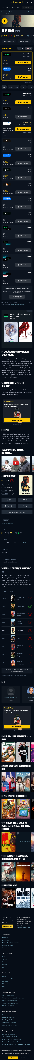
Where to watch (8, 41)
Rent (30, 87)
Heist (24, 543)
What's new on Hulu (8, 1005)
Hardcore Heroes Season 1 (10, 1042)
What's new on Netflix (8, 995)
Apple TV (5, 981)
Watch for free (24, 41)
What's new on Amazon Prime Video (13, 998)
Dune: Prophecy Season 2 (9, 1034)
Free (23, 87)
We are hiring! (7, 926)
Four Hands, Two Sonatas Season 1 (12, 1039)
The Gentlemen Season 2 (9, 1036)
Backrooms (5, 940)
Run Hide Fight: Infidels (9, 1015)
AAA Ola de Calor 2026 (9, 1022)
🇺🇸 (28, 48)
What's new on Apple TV (9, 1000)
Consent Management (23, 927)
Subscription (13, 87)
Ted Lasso (5, 959)
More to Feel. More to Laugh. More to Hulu (20, 315)
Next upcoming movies (9, 1011)
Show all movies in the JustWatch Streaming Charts (17, 670)
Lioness (4, 962)
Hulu (3, 986)
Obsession (5, 937)
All (4, 87)
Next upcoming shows (8, 1031)
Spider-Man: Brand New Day (10, 942)
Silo (3, 967)
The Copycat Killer (7, 1020)
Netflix (4, 976)
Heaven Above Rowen (8, 1017)
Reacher (4, 964)
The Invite (5, 948)
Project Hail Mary (7, 945)
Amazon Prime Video (8, 979)
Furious (4, 957)
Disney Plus (5, 984)
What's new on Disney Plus (10, 1003)
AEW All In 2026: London (9, 1025)
